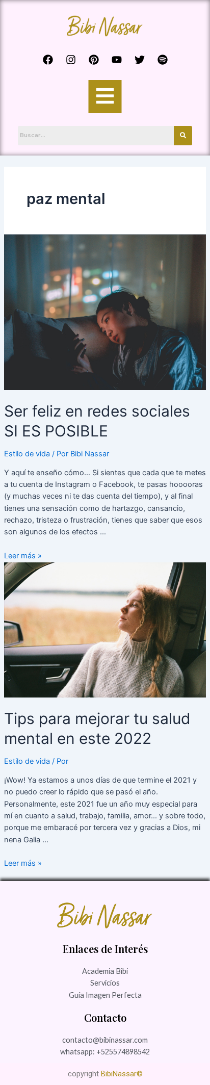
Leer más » (23, 555)
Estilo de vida (27, 453)
